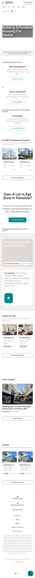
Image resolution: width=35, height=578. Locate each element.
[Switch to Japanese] (15, 11)
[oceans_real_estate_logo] (9, 2)
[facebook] (14, 562)
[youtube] (20, 562)
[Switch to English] (16, 573)
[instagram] (17, 562)
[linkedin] (23, 562)
